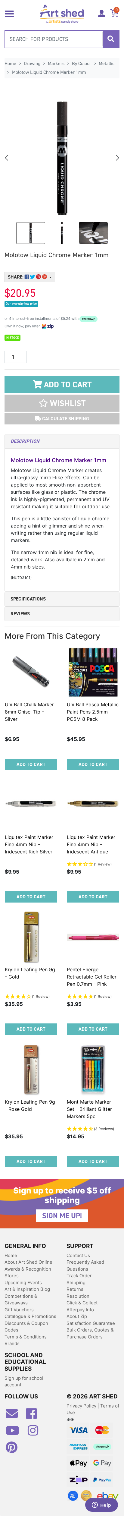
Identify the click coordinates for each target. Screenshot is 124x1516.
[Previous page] (7, 158)
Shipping (76, 1282)
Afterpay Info (80, 1310)
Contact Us (78, 1255)
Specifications (28, 599)
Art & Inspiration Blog (27, 1289)
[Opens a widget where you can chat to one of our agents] (101, 1505)
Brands (12, 1343)
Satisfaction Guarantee (91, 1323)
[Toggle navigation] (9, 13)
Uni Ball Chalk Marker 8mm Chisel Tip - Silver (29, 711)
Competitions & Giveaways (21, 1299)
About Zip (77, 1316)
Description (25, 441)
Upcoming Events (23, 1282)
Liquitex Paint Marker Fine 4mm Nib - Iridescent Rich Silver (29, 844)
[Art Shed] (62, 13)
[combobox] (62, 39)
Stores (12, 1275)
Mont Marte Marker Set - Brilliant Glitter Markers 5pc (89, 1109)
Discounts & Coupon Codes (26, 1326)
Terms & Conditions (26, 1337)
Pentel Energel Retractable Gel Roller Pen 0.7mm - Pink (91, 976)
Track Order (79, 1275)
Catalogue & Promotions (30, 1316)
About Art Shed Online (28, 1262)
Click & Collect (82, 1303)
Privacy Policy (82, 1406)
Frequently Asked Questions (85, 1265)
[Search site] (111, 39)
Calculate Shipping (65, 418)
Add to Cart (66, 384)
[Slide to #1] (30, 233)
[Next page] (117, 158)
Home (11, 1255)
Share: (16, 277)
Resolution (78, 1296)
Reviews (20, 613)
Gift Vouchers (19, 1310)
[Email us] (15, 1416)
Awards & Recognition (28, 1269)
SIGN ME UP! (62, 1216)
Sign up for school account (24, 1381)
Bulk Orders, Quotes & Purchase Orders (90, 1333)
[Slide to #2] (93, 233)
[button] (62, 403)
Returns (75, 1289)
